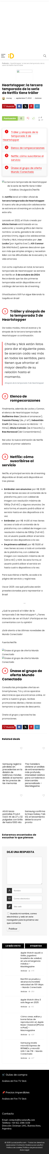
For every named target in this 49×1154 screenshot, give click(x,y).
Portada (5, 63)
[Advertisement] (24, 26)
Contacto (21, 1145)
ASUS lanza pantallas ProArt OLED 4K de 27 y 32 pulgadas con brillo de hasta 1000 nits (12, 817)
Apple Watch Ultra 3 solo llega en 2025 (31, 1001)
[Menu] (3, 56)
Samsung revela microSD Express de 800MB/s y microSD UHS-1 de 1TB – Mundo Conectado (31, 1048)
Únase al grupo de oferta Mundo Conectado (26, 170)
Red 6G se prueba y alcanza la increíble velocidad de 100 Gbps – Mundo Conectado (32, 983)
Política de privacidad (32, 1147)
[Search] (45, 56)
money (9, 98)
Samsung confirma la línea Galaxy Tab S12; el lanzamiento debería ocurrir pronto (35, 817)
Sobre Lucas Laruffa (34, 1145)
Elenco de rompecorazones (28, 148)
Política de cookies (14, 1147)
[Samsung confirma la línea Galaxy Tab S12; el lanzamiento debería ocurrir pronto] (35, 794)
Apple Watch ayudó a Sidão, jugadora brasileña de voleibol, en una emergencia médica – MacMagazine (32, 959)
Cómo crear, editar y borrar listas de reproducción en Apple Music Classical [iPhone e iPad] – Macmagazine (32, 1023)
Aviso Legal (24, 1150)
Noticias (38, 98)
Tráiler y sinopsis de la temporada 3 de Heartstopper (20, 136)
